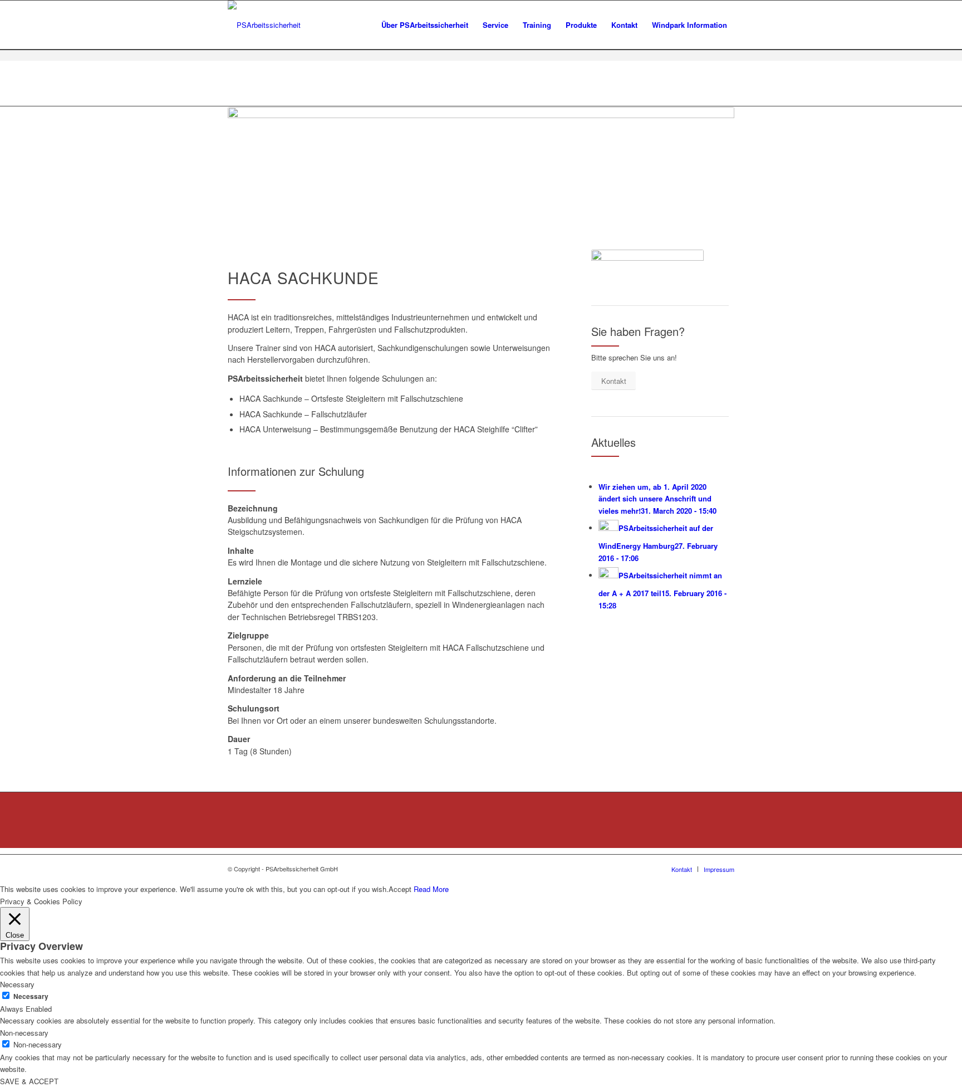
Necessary (30, 996)
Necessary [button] (17, 984)
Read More (431, 889)
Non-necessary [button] (24, 1032)
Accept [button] (400, 889)
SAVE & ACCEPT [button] (29, 1081)
